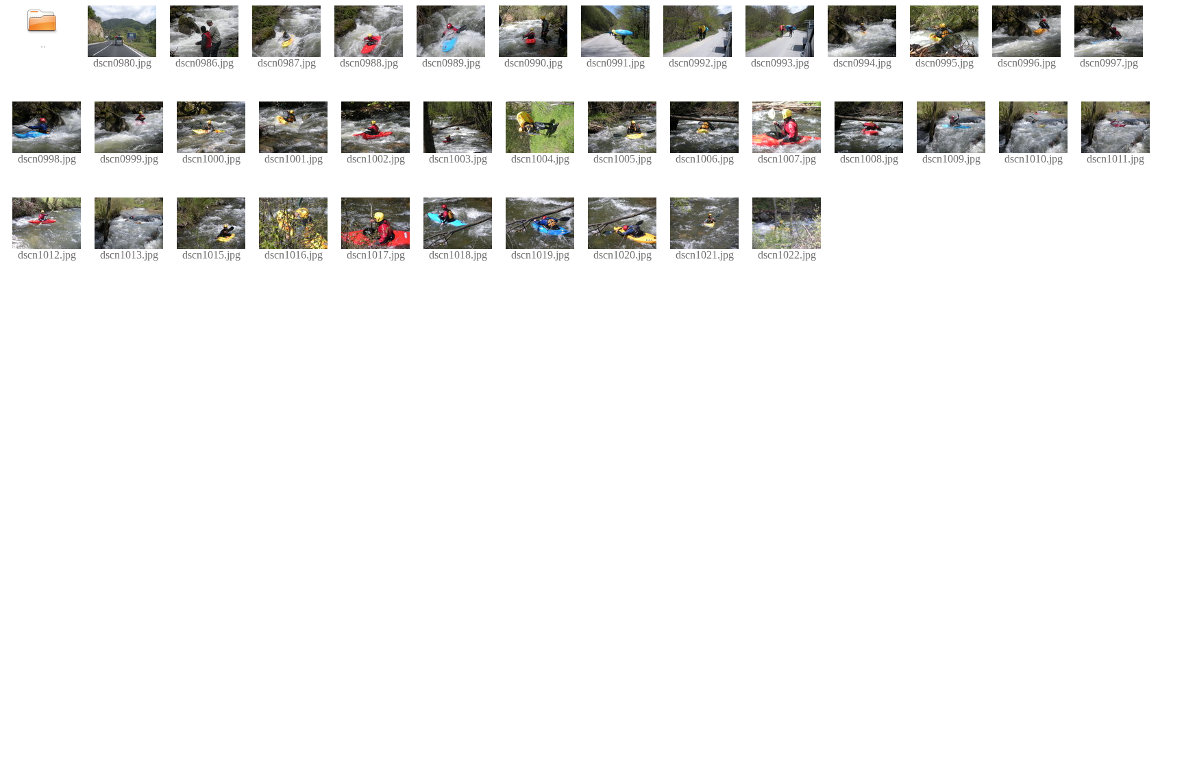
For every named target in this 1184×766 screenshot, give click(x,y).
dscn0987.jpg (287, 63)
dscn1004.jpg (540, 159)
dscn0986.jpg (204, 63)
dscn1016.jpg (293, 255)
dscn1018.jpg (458, 255)
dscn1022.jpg (787, 255)
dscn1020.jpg (622, 255)
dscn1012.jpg (47, 255)
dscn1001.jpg (293, 159)
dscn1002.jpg (376, 159)
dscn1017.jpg (376, 255)
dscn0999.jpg (129, 159)
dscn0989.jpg (451, 63)
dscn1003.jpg (458, 159)
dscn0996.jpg (1027, 63)
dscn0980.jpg (122, 63)
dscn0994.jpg (862, 63)
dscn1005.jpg (622, 159)
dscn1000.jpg (211, 159)
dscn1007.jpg (787, 159)
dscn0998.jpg (47, 159)
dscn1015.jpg (211, 255)
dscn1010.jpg (1033, 159)
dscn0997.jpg (1109, 63)
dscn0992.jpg (698, 63)
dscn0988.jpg (369, 63)
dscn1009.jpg (951, 159)
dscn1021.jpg (705, 255)
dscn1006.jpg (705, 159)
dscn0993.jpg (780, 63)
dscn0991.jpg (616, 63)
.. (43, 43)
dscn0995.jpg (944, 63)
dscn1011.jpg (1115, 159)
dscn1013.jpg (129, 255)
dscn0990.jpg (533, 63)
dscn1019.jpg (540, 255)
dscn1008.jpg (869, 159)
